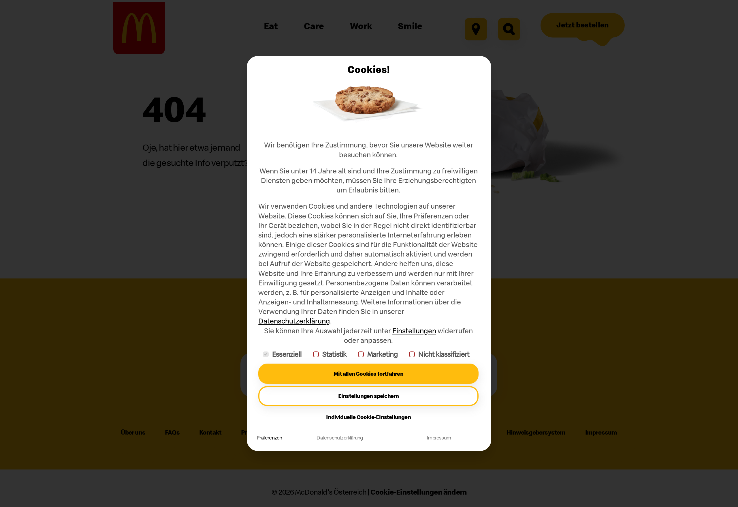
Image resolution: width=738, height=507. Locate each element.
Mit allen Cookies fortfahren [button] (368, 373)
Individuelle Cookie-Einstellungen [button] (368, 416)
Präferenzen (269, 437)
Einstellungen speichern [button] (368, 395)
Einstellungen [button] (414, 330)
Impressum (439, 437)
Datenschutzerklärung (294, 321)
